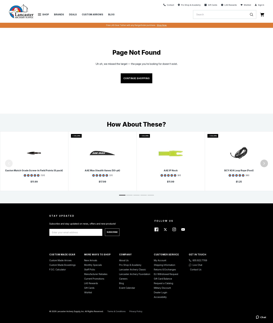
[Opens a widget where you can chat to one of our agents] (261, 317)
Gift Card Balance (163, 278)
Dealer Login (160, 292)
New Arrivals (90, 260)
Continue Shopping (136, 78)
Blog (111, 14)
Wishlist (247, 5)
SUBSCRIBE (112, 232)
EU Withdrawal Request (166, 274)
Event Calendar (127, 287)
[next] (264, 163)
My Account (160, 260)
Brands (59, 14)
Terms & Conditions (116, 311)
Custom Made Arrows (60, 260)
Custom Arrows (92, 14)
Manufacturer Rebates (95, 274)
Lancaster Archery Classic (132, 269)
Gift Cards (89, 287)
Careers (123, 278)
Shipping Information (164, 265)
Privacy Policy (135, 311)
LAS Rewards (91, 283)
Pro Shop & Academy (130, 265)
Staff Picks (89, 269)
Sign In (261, 5)
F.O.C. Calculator (57, 269)
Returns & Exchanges (165, 269)
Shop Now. (162, 25)
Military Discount (162, 287)
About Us (124, 260)
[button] (1, 163)
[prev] (9, 163)
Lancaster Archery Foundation (134, 274)
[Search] (253, 14)
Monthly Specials (93, 265)
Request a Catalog (163, 283)
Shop (45, 14)
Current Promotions (94, 278)
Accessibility (160, 297)
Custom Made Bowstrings (62, 265)
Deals (73, 14)
